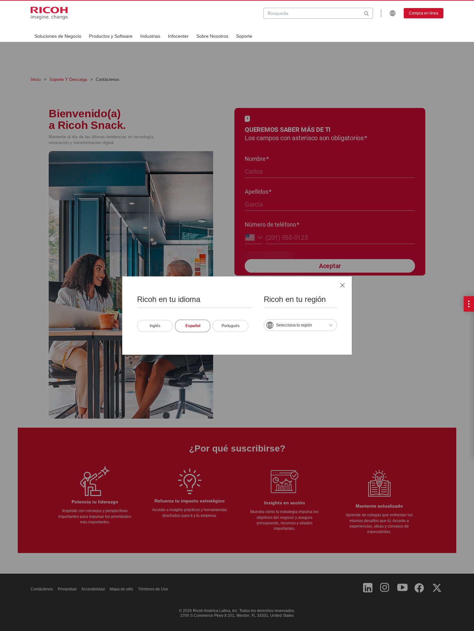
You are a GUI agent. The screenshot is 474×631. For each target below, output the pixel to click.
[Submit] (366, 13)
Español (192, 325)
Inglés (155, 325)
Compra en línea (423, 13)
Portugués (231, 325)
